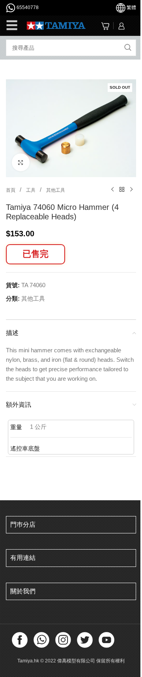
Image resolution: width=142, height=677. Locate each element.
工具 (31, 190)
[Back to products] (122, 189)
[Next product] (131, 189)
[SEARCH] (128, 47)
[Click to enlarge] (21, 162)
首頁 (11, 190)
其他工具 (55, 190)
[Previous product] (112, 189)
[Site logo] (56, 25)
